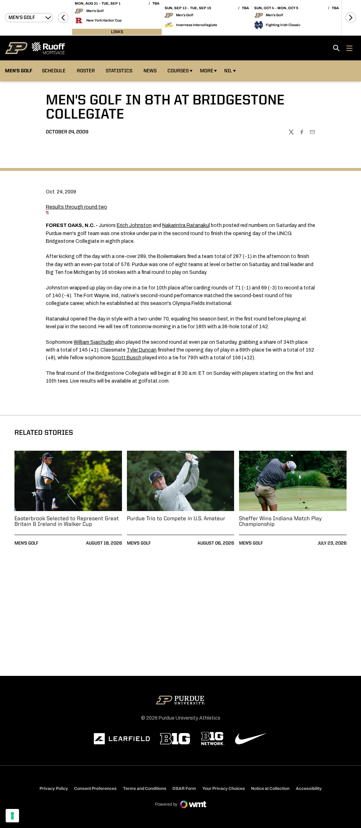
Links (117, 32)
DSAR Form (184, 788)
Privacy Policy (53, 788)
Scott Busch (126, 357)
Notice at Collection (270, 788)
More (206, 70)
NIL (228, 70)
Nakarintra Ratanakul (186, 225)
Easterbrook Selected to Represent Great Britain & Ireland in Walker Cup (66, 521)
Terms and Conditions (144, 788)
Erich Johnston (134, 225)
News (150, 70)
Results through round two (76, 207)
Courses (178, 70)
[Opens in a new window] (122, 738)
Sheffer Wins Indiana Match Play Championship (280, 521)
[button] (63, 17)
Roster (86, 70)
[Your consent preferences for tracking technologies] (12, 815)
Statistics (119, 70)
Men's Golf (26, 543)
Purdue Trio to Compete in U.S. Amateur (176, 519)
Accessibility (309, 788)
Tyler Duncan (142, 350)
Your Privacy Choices (223, 788)
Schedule (54, 70)
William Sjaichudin (94, 342)
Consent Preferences (95, 788)
